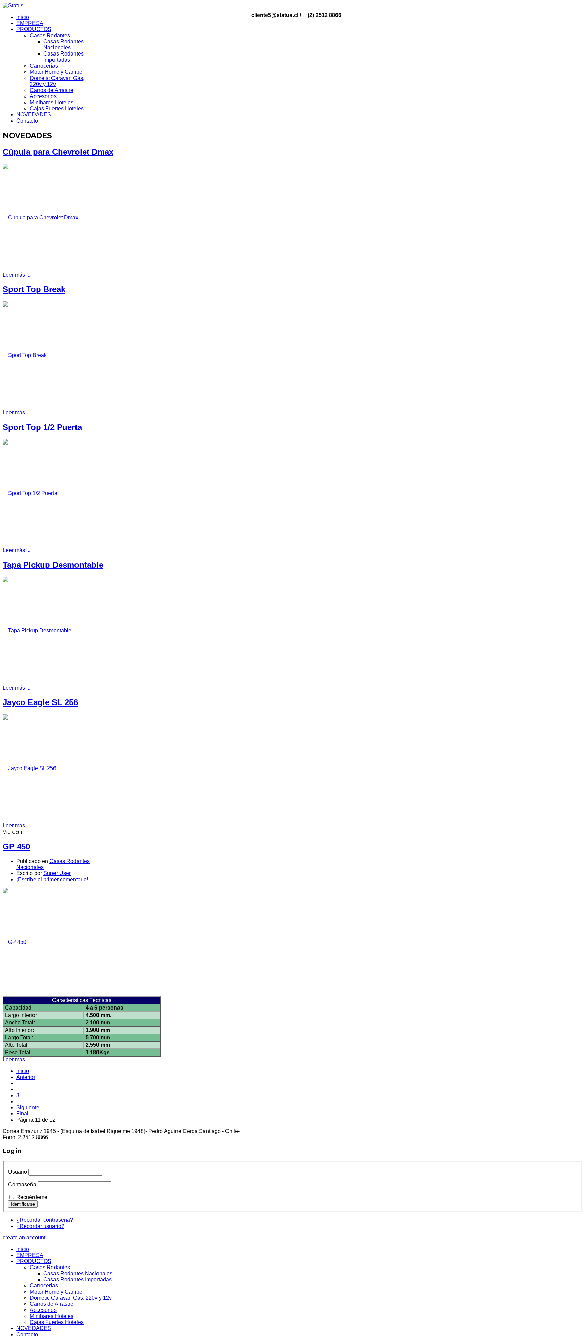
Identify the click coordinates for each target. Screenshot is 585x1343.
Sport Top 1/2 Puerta (42, 427)
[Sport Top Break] (53, 355)
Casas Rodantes (50, 35)
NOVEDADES (33, 114)
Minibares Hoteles (51, 102)
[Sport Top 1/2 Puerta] (53, 493)
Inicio (22, 17)
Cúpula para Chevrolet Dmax (58, 151)
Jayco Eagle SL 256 (40, 702)
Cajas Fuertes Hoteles (57, 108)
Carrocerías (44, 66)
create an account (24, 1237)
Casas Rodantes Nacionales (63, 44)
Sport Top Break (34, 289)
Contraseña (22, 1184)
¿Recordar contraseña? (44, 1220)
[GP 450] (53, 942)
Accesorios (43, 96)
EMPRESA (29, 23)
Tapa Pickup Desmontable (53, 564)
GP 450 (16, 846)
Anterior (25, 1077)
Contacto (27, 121)
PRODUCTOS (33, 29)
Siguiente (27, 1107)
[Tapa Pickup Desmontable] (53, 630)
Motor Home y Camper (57, 72)
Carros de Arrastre (51, 90)
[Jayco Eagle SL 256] (53, 768)
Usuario (17, 1172)
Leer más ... (16, 275)
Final (22, 1114)
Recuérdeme (31, 1197)
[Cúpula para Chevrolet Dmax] (53, 217)
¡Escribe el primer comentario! (52, 879)
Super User (57, 873)
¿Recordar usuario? (40, 1226)
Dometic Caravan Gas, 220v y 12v (71, 1298)
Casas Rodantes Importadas (63, 57)
